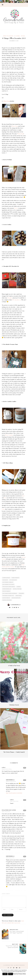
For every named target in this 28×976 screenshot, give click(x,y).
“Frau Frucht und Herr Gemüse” (13, 566)
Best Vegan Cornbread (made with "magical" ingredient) (17, 932)
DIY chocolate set (16, 300)
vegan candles (6, 597)
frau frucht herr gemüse (9, 586)
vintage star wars (7, 600)
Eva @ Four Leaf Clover (9, 810)
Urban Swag (6, 101)
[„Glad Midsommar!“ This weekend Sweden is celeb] (4, 1)
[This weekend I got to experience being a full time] (18, 1)
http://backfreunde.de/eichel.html (14, 793)
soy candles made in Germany (10, 593)
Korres (16, 208)
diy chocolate (13, 580)
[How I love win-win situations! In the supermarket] (23, 1)
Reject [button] (10, 974)
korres (18, 586)
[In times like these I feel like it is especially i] (15, 1)
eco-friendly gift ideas (8, 584)
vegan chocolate (16, 597)
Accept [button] (5, 974)
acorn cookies (6, 577)
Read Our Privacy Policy (19, 974)
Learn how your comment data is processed (13, 922)
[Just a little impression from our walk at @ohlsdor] (1, 1)
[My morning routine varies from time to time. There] (12, 1)
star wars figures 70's (8, 595)
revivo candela (6, 591)
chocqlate (5, 580)
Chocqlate (9, 298)
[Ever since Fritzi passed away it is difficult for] (21, 1)
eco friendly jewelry (8, 582)
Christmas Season (14, 705)
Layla (3, 767)
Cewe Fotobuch (15, 577)
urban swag (18, 595)
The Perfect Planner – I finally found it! (14, 752)
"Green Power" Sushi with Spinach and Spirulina (12, 947)
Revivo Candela (9, 435)
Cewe (3, 509)
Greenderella (16, 604)
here (23, 496)
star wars (21, 593)
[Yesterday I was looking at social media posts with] (7, 1)
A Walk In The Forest (14, 666)
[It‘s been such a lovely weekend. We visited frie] (9, 1)
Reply (25, 767)
